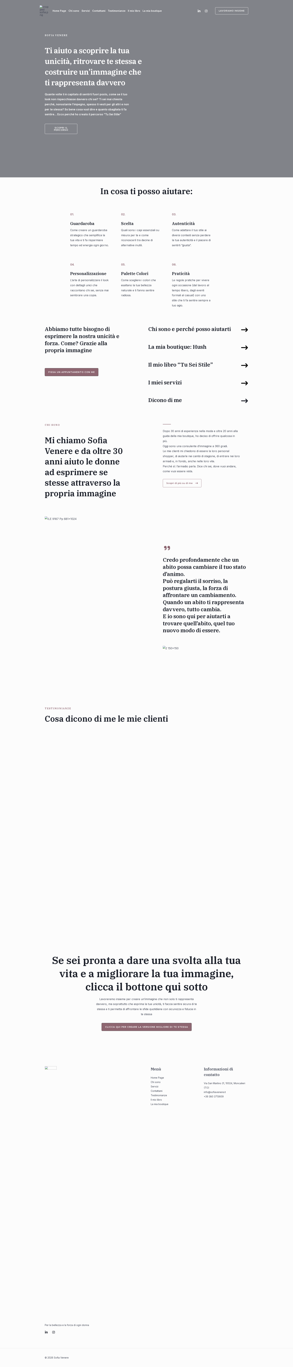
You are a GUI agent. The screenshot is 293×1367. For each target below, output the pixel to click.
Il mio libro (134, 10)
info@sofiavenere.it (215, 1092)
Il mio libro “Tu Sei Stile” (180, 364)
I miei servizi (165, 382)
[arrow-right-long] (244, 330)
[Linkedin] (199, 11)
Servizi (86, 10)
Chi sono (74, 10)
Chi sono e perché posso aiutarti (189, 329)
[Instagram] (206, 11)
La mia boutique (152, 10)
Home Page (59, 10)
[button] (229, 10)
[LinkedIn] (46, 1332)
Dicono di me (165, 400)
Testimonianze (116, 10)
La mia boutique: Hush (177, 346)
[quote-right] (167, 548)
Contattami (98, 10)
